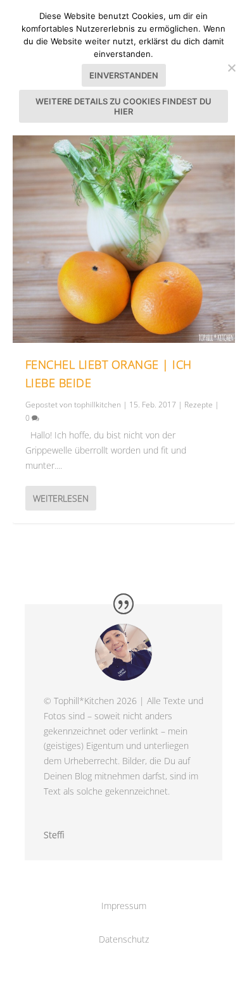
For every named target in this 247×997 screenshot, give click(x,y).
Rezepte (198, 404)
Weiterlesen (61, 498)
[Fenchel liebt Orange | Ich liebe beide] (124, 232)
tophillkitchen (97, 404)
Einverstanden (123, 75)
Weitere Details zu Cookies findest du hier (123, 106)
